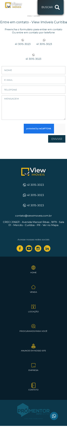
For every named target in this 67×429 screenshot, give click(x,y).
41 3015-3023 (23, 44)
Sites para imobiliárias (33, 418)
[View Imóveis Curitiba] (16, 5)
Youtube (29, 248)
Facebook (20, 248)
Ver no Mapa (50, 225)
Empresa (33, 370)
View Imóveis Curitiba (33, 171)
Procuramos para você (33, 331)
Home (33, 272)
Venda (33, 292)
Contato (37, 16)
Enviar (56, 139)
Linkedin (47, 248)
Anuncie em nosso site (33, 350)
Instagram (38, 248)
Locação (33, 311)
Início (29, 16)
